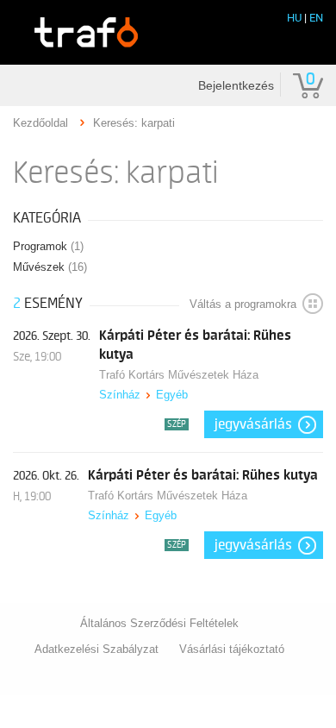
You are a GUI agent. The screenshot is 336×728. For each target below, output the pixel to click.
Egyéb (172, 394)
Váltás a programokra (243, 304)
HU (294, 17)
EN (316, 17)
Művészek (50, 266)
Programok (48, 246)
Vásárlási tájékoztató (231, 649)
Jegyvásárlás (253, 424)
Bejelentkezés (236, 85)
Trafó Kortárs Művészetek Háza (178, 374)
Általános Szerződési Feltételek (159, 623)
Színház (119, 394)
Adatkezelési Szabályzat (96, 649)
